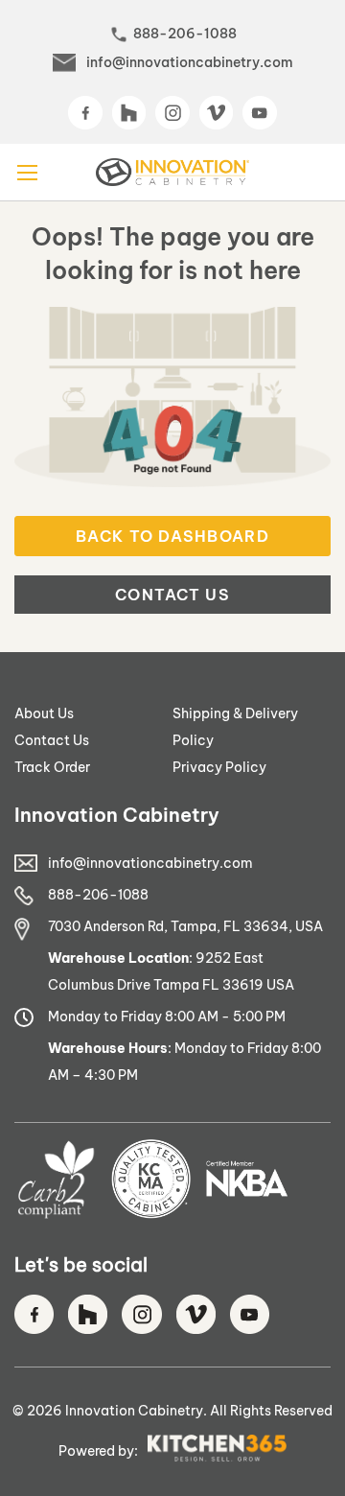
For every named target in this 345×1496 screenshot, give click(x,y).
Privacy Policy (219, 767)
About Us (44, 713)
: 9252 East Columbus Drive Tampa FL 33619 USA (171, 971)
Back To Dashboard (172, 536)
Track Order (52, 767)
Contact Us (172, 594)
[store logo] (172, 172)
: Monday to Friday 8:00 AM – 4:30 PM (184, 1062)
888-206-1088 (185, 33)
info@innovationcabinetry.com (189, 62)
